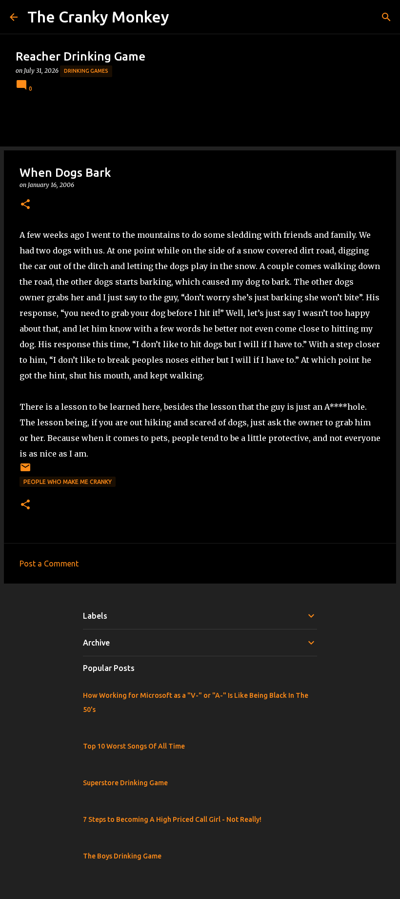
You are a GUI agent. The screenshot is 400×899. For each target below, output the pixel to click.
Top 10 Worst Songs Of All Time (134, 746)
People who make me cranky (67, 482)
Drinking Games (86, 71)
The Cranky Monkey (98, 16)
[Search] (386, 17)
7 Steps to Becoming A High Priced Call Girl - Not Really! (172, 819)
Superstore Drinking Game (125, 783)
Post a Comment (49, 563)
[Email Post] (25, 471)
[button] (25, 204)
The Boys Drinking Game (122, 856)
